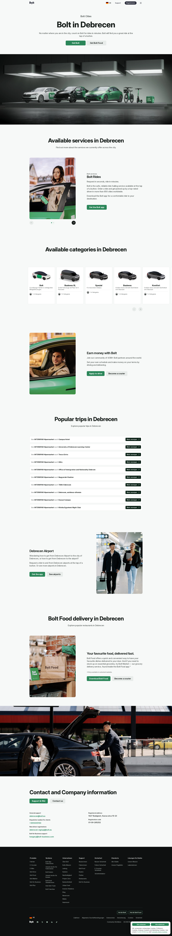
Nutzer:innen (83, 862)
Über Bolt (66, 862)
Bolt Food (33, 875)
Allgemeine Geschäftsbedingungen (93, 918)
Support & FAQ (38, 801)
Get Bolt (75, 43)
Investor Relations (68, 889)
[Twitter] (42, 922)
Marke (65, 899)
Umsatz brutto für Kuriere (51, 876)
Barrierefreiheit (67, 882)
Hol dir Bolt (122, 912)
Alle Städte (114, 862)
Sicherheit (139, 918)
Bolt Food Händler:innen (50, 881)
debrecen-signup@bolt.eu (40, 830)
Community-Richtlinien (114, 922)
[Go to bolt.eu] (31, 3)
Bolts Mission (67, 865)
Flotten (81, 875)
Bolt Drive (33, 872)
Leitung (65, 868)
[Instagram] (47, 922)
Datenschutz (111, 918)
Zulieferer (76, 918)
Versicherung (121, 918)
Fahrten (32, 862)
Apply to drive (95, 373)
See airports (55, 574)
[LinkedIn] (51, 922)
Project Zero (67, 878)
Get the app (37, 574)
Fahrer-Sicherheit (100, 865)
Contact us (58, 801)
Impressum (66, 902)
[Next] (74, 223)
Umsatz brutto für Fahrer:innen (51, 867)
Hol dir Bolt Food (135, 912)
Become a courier (116, 373)
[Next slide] (141, 309)
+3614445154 (35, 823)
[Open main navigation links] (141, 3)
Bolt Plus (32, 885)
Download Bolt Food (98, 678)
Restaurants (83, 878)
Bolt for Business (35, 882)
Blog (64, 892)
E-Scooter (33, 865)
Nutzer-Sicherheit (100, 862)
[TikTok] (56, 922)
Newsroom (66, 895)
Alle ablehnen (160, 924)
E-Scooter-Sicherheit (98, 869)
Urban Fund (66, 885)
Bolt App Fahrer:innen (49, 862)
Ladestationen (132, 865)
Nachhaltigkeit (67, 875)
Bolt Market (33, 878)
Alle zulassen (141, 924)
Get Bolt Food (96, 43)
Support (118, 3)
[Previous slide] (134, 309)
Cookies (130, 918)
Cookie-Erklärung (142, 932)
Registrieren (130, 3)
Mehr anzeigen (132, 439)
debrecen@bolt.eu (37, 816)
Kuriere (81, 872)
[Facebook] (37, 922)
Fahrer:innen (83, 865)
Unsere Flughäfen (117, 865)
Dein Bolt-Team (51, 886)
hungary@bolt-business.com (41, 837)
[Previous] (31, 223)
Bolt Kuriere (49, 872)
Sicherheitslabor (100, 873)
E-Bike (32, 868)
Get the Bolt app (96, 207)
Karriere (65, 872)
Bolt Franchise (50, 889)
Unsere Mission (133, 862)
